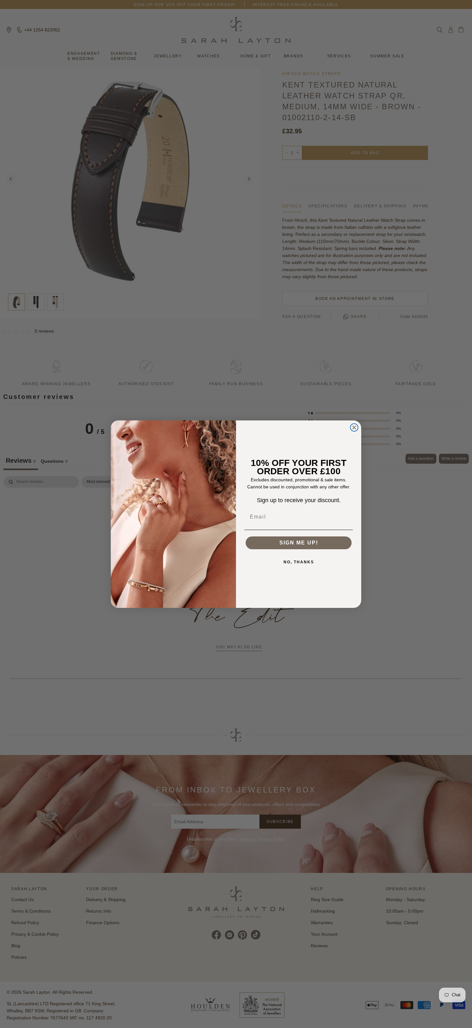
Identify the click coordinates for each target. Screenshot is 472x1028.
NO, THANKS (299, 562)
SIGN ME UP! (298, 542)
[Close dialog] (354, 427)
